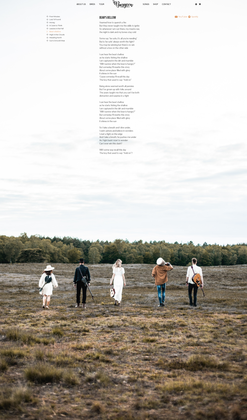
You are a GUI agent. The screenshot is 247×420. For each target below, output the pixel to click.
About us (81, 4)
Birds (92, 4)
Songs (146, 4)
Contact (166, 4)
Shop (155, 4)
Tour (101, 4)
